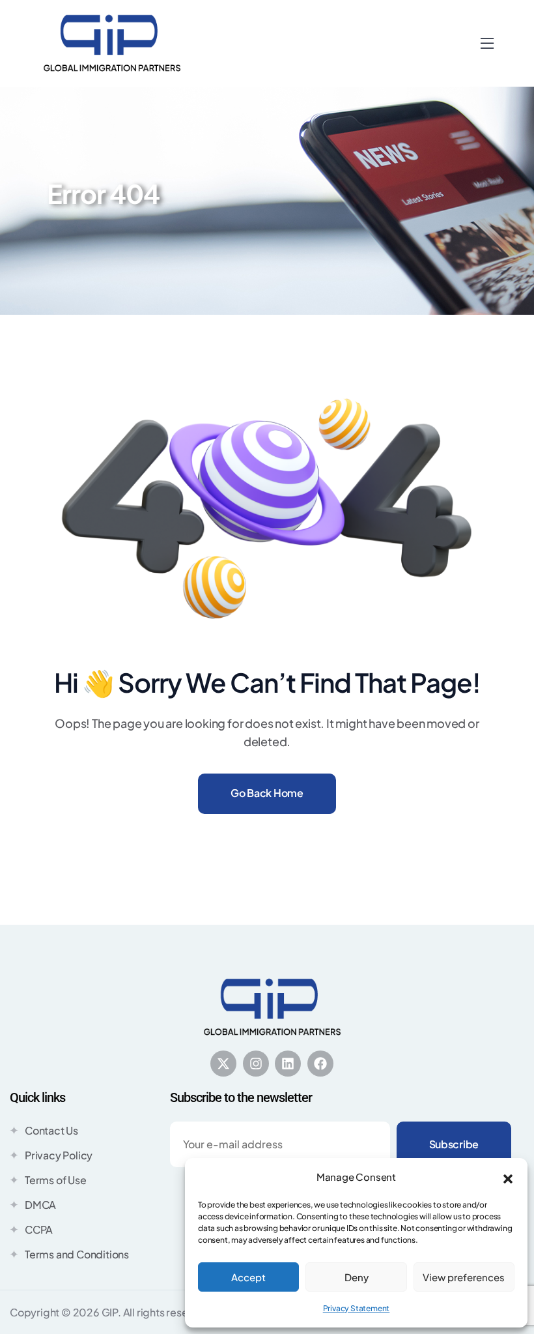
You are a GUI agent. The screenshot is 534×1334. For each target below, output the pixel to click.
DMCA (40, 1204)
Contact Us (51, 1130)
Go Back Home (267, 793)
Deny (356, 1277)
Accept (248, 1277)
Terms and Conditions (77, 1254)
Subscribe (454, 1144)
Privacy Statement (356, 1308)
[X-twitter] (223, 1064)
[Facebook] (320, 1064)
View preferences (464, 1277)
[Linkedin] (288, 1064)
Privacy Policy (58, 1155)
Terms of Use (56, 1180)
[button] (507, 1176)
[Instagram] (256, 1064)
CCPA (39, 1229)
